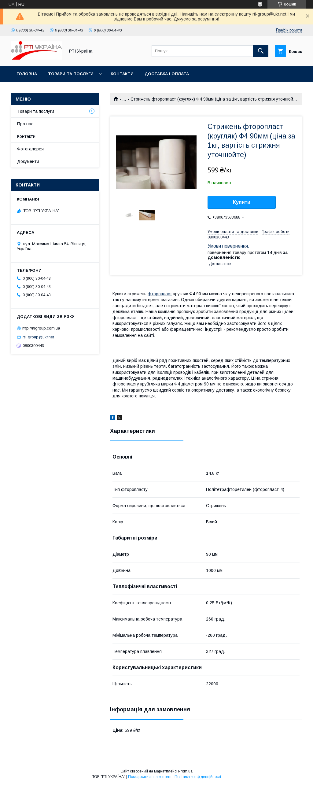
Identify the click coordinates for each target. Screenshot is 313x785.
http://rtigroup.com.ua (41, 328)
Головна (27, 74)
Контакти (122, 74)
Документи (28, 161)
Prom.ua (185, 771)
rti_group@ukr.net (38, 337)
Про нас (25, 123)
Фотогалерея (30, 148)
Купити (241, 202)
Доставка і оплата (167, 74)
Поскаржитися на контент (150, 777)
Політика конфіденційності (198, 777)
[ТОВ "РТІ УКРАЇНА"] (36, 58)
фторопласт (160, 293)
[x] (119, 418)
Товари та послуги (71, 74)
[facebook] (112, 418)
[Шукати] (260, 51)
